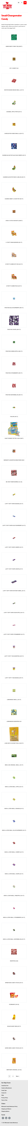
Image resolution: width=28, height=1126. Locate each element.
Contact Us (3, 1092)
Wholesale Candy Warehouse (11, 1122)
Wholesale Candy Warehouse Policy (9, 1106)
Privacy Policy (4, 1097)
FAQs (2, 1095)
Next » (17, 1076)
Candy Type (4, 1090)
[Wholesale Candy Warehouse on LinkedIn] (6, 1118)
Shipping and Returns (6, 1108)
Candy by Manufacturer (6, 1088)
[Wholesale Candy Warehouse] (7, 6)
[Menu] (18, 2)
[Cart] (25, 2)
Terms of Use (4, 1100)
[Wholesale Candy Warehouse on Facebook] (3, 1118)
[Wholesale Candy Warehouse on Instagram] (9, 1118)
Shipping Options (5, 1111)
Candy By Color (4, 1085)
